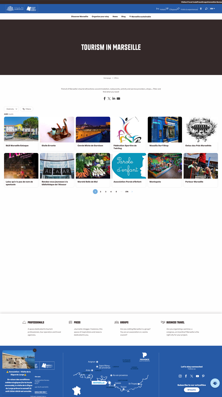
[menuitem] (22, 8)
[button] (206, 9)
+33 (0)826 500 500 (38, 392)
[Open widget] (215, 383)
